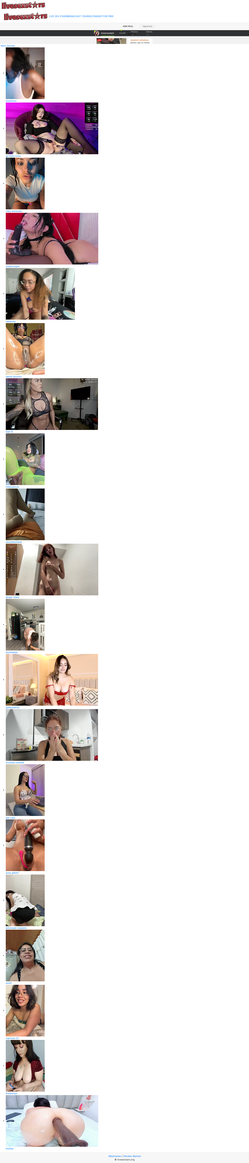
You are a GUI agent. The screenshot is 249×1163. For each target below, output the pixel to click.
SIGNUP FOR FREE (104, 16)
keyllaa (9, 1148)
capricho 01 (12, 1038)
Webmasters (115, 1156)
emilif (9, 983)
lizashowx (11, 100)
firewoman (11, 1093)
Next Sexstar (8, 45)
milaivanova (12, 486)
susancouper (13, 266)
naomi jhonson (14, 376)
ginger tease (12, 597)
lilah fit (9, 431)
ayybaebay (12, 652)
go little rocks (13, 156)
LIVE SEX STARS (58, 16)
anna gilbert (12, 872)
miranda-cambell (15, 762)
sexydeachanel (14, 542)
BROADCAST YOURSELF (80, 16)
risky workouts (14, 211)
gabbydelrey (12, 707)
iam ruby (10, 817)
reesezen (11, 321)
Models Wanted (132, 1156)
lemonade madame (16, 927)
